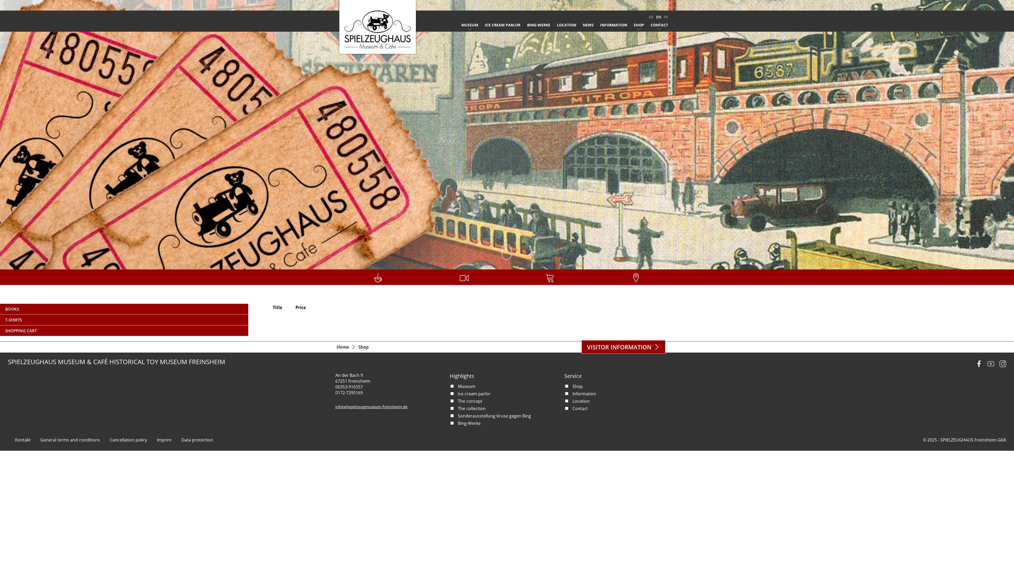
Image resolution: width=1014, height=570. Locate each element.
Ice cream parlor (502, 24)
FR (666, 17)
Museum (469, 24)
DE (651, 17)
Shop (639, 24)
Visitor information (619, 347)
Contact (659, 24)
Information (613, 24)
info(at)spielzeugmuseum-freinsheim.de (371, 406)
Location (566, 24)
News (588, 24)
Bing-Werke (538, 24)
